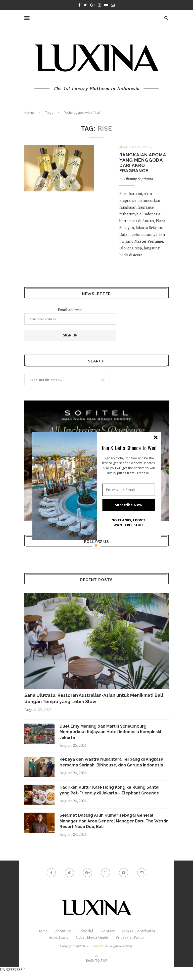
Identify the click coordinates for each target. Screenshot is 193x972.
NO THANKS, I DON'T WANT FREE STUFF (129, 522)
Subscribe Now (128, 504)
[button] (129, 448)
